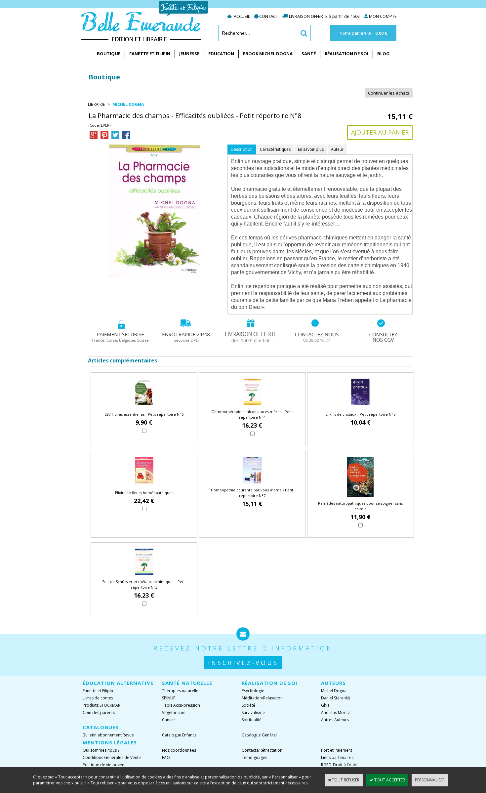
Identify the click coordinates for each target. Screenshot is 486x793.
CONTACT (268, 16)
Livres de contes (98, 698)
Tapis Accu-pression (181, 705)
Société (248, 705)
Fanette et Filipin (149, 54)
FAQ (166, 757)
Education (221, 54)
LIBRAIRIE (96, 104)
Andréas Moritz (335, 712)
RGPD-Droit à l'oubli (339, 765)
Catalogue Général (259, 735)
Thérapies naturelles (181, 690)
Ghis (325, 705)
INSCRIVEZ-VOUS (243, 663)
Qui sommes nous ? (101, 750)
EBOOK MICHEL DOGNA (268, 54)
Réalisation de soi (346, 54)
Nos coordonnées (179, 750)
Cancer (168, 720)
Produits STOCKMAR (101, 705)
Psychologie (253, 690)
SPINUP (169, 698)
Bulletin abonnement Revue (108, 735)
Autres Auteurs (335, 720)
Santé (309, 54)
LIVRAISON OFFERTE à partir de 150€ (325, 16)
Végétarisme (173, 712)
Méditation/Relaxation (262, 698)
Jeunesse (189, 54)
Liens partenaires (337, 757)
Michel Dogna (128, 104)
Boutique (108, 54)
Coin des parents (99, 712)
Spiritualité (252, 720)
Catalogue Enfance (179, 735)
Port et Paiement (336, 750)
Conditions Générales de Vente (112, 757)
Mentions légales (110, 742)
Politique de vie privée (103, 765)
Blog (383, 54)
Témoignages (254, 757)
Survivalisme (253, 712)
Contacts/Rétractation (262, 750)
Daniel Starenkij (335, 698)
